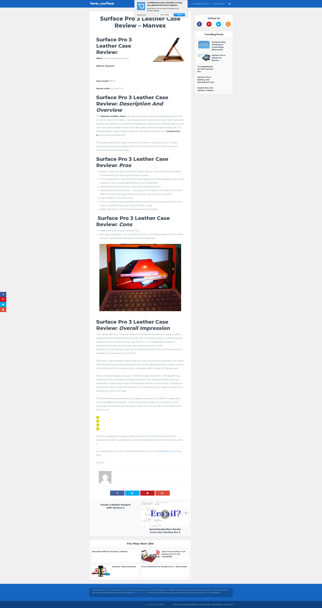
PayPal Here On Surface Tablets (205, 89)
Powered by (140, 15)
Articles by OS (200, 4)
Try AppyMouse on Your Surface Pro (205, 69)
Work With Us (217, 604)
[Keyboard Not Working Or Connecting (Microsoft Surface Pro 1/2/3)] (204, 44)
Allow (179, 15)
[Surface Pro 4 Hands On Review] (204, 57)
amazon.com (141, 592)
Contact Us (219, 4)
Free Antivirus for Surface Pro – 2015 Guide (164, 566)
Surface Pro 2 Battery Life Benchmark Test (205, 79)
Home (175, 604)
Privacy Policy (205, 604)
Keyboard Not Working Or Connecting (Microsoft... (219, 46)
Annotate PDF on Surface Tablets (110, 551)
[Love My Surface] (102, 3)
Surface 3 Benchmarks (124, 566)
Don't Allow (165, 15)
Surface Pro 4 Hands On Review (219, 57)
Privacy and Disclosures (188, 604)
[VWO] (146, 15)
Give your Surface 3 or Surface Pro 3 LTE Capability (173, 554)
